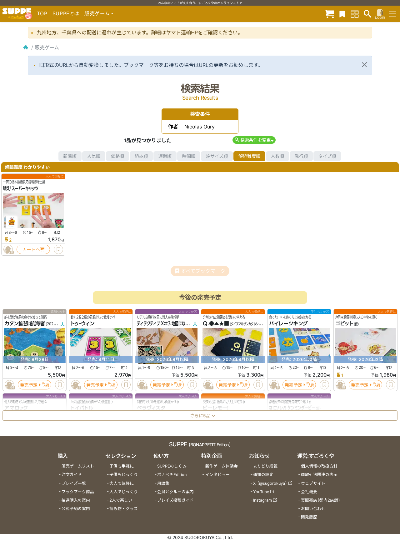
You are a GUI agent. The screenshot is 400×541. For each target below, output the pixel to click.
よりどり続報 (265, 466)
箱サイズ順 (217, 156)
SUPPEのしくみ (172, 466)
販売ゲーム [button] (97, 13)
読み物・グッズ (123, 508)
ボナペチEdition (172, 474)
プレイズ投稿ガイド (175, 500)
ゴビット (344, 323)
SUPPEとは (65, 13)
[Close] (364, 64)
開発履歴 (309, 517)
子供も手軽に (121, 466)
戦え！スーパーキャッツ (20, 188)
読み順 (141, 156)
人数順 (277, 156)
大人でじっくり (123, 491)
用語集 (163, 483)
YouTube (261, 491)
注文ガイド (72, 474)
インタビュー (217, 474)
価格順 (117, 156)
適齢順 (165, 156)
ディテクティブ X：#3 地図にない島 (164, 323)
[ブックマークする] (58, 249)
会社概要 (309, 491)
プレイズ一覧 (74, 483)
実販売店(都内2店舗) (320, 500)
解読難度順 (249, 156)
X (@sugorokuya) (270, 483)
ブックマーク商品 (78, 491)
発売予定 (29, 385)
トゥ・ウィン (82, 323)
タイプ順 (327, 156)
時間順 (188, 156)
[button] (253, 139)
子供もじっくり (123, 474)
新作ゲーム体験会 (221, 466)
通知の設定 (263, 474)
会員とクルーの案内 (175, 491)
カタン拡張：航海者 (24, 323)
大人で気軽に (121, 483)
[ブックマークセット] (342, 13)
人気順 (93, 156)
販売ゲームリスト (78, 466)
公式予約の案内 (76, 508)
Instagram (262, 500)
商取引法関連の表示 (319, 474)
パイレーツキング (288, 323)
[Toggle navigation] (392, 14)
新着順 (70, 156)
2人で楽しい (120, 500)
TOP (42, 13)
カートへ (31, 249)
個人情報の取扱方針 (319, 466)
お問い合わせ (313, 508)
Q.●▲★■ (216, 323)
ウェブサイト (313, 483)
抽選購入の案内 (76, 500)
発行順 (301, 156)
